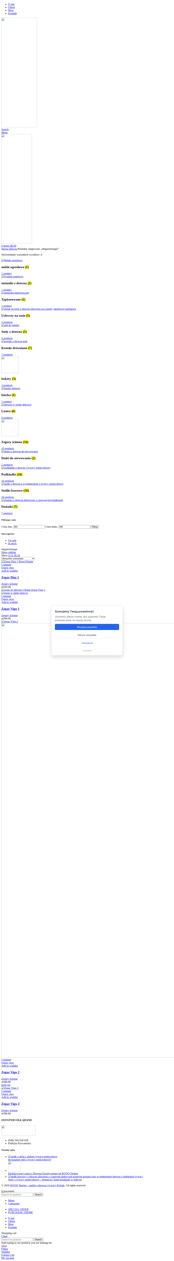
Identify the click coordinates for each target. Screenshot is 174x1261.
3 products (7, 385)
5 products (7, 322)
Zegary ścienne (9, 583)
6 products (7, 417)
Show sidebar (8, 552)
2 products (7, 464)
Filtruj (94, 527)
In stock (12, 543)
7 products (7, 354)
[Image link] (18, 1134)
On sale (12, 540)
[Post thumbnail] (32, 1156)
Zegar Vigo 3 (10, 1104)
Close (4, 1236)
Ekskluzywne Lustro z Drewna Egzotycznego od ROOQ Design (43, 1173)
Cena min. (6, 526)
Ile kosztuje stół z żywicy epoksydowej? (29, 1159)
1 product (6, 273)
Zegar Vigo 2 (10, 1072)
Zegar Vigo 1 (10, 609)
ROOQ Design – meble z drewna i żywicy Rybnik (37, 1185)
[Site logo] (19, 126)
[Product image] (14, 593)
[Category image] (11, 260)
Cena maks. (51, 526)
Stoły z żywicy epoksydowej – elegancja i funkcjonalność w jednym (45, 1179)
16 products (7, 448)
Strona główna (9, 248)
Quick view (7, 567)
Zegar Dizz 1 (10, 577)
